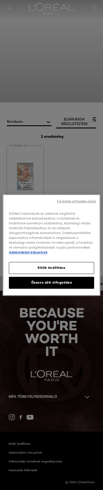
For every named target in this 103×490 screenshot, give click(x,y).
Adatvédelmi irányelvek (28, 252)
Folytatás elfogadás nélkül (76, 201)
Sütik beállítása (51, 268)
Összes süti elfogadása (51, 282)
